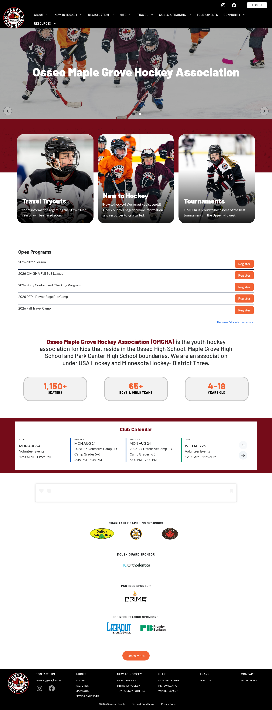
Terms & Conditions (143, 704)
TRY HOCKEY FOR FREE (131, 690)
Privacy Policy (169, 704)
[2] (139, 114)
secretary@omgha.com (48, 680)
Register (244, 264)
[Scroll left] (243, 445)
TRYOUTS (205, 680)
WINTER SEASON (168, 690)
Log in (257, 5)
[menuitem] (41, 14)
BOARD (80, 680)
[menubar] (150, 19)
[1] (133, 114)
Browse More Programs (234, 322)
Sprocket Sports (116, 704)
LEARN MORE (249, 680)
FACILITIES (82, 685)
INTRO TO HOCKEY (128, 685)
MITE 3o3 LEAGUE (169, 680)
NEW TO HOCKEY (127, 680)
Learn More (136, 655)
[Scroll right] (243, 455)
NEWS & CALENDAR (87, 696)
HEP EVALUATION (168, 685)
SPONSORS (82, 690)
